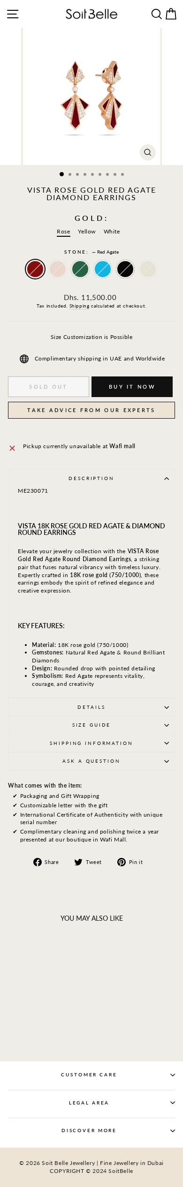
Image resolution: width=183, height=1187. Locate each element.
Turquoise (102, 269)
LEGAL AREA (89, 1102)
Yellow (87, 231)
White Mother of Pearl (147, 269)
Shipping (79, 305)
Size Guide (91, 725)
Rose (63, 231)
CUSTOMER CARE (89, 1074)
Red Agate (35, 269)
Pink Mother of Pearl (57, 269)
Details (91, 707)
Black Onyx (125, 269)
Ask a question (91, 761)
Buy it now (132, 386)
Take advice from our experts (91, 410)
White (112, 231)
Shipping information (91, 743)
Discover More (89, 1130)
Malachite (80, 269)
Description (91, 478)
